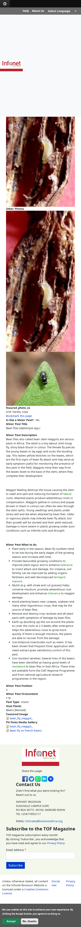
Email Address (15, 850)
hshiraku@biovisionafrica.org (44, 821)
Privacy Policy (56, 843)
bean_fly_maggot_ (21, 718)
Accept (11, 921)
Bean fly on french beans (26, 730)
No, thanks (30, 921)
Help (26, 11)
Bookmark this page (19, 416)
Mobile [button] (5, 3)
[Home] (13, 65)
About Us (38, 11)
